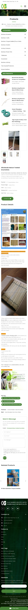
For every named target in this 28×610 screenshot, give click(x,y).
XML (2, 544)
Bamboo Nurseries (6, 34)
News (2, 537)
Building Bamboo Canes (6, 571)
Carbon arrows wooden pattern (8, 558)
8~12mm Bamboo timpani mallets (10, 488)
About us (3, 532)
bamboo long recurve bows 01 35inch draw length (18, 100)
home (4, 24)
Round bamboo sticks (9, 401)
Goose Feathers (5, 69)
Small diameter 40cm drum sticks (13, 412)
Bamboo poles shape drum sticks (12, 398)
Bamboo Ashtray (5, 62)
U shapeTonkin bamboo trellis (8, 561)
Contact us (6, 198)
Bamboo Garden (5, 45)
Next (25, 481)
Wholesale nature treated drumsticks (15, 428)
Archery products (5, 48)
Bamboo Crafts (5, 38)
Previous (0, 481)
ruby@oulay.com (8, 523)
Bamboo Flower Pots (6, 52)
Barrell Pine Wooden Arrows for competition (18, 78)
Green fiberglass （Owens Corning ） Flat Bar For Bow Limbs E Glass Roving (19, 110)
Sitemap (3, 542)
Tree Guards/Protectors (7, 66)
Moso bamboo (4, 568)
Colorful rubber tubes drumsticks (15, 409)
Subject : (13, 428)
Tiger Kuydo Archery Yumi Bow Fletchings (19, 121)
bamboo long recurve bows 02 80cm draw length (18, 89)
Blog (2, 539)
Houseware (4, 59)
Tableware (4, 55)
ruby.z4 (5, 525)
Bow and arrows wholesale (7, 551)
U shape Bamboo (5, 573)
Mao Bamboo (4, 566)
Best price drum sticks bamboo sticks (12, 404)
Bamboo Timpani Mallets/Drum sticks (11, 41)
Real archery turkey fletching (8, 553)
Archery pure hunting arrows (7, 556)
